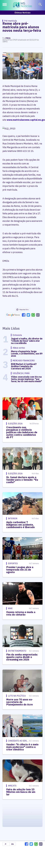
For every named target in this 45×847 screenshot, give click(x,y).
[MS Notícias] (22, 5)
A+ (12, 844)
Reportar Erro (24, 309)
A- (6, 844)
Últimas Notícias (22, 12)
